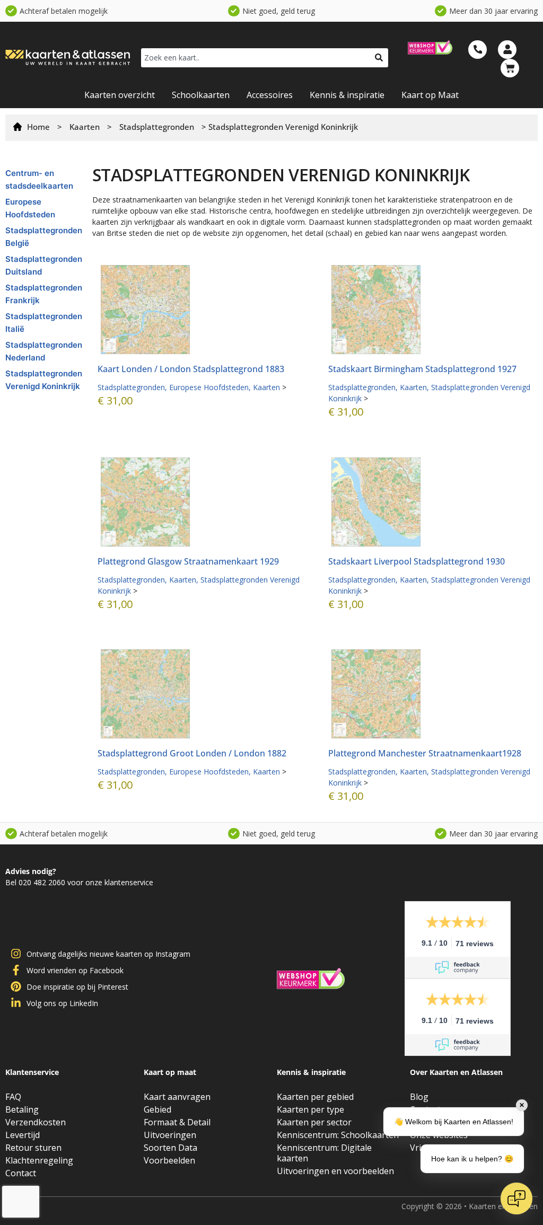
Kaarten (84, 126)
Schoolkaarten (201, 95)
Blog (419, 1097)
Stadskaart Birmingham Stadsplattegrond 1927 (422, 369)
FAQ (13, 1097)
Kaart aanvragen (177, 1097)
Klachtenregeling (39, 1160)
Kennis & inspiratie (347, 95)
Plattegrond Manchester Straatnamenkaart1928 (424, 753)
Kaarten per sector (314, 1122)
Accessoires (270, 95)
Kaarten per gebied (315, 1097)
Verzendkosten (35, 1122)
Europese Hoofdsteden (209, 387)
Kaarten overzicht (119, 95)
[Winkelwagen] (510, 68)
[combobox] (255, 57)
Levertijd (22, 1135)
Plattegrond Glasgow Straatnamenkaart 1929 (188, 561)
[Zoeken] (379, 57)
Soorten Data (170, 1147)
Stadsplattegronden (156, 126)
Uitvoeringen (170, 1135)
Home (38, 126)
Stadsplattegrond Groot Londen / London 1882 (192, 753)
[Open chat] (516, 1198)
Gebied (157, 1109)
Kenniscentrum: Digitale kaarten (324, 1153)
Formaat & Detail (177, 1122)
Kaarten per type (310, 1109)
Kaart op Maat (430, 95)
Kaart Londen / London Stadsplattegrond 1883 (191, 369)
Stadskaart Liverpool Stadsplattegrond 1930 (416, 561)
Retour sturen (33, 1147)
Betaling (22, 1109)
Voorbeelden (169, 1160)
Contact (20, 1173)
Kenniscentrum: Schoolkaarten (338, 1135)
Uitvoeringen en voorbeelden (335, 1171)
